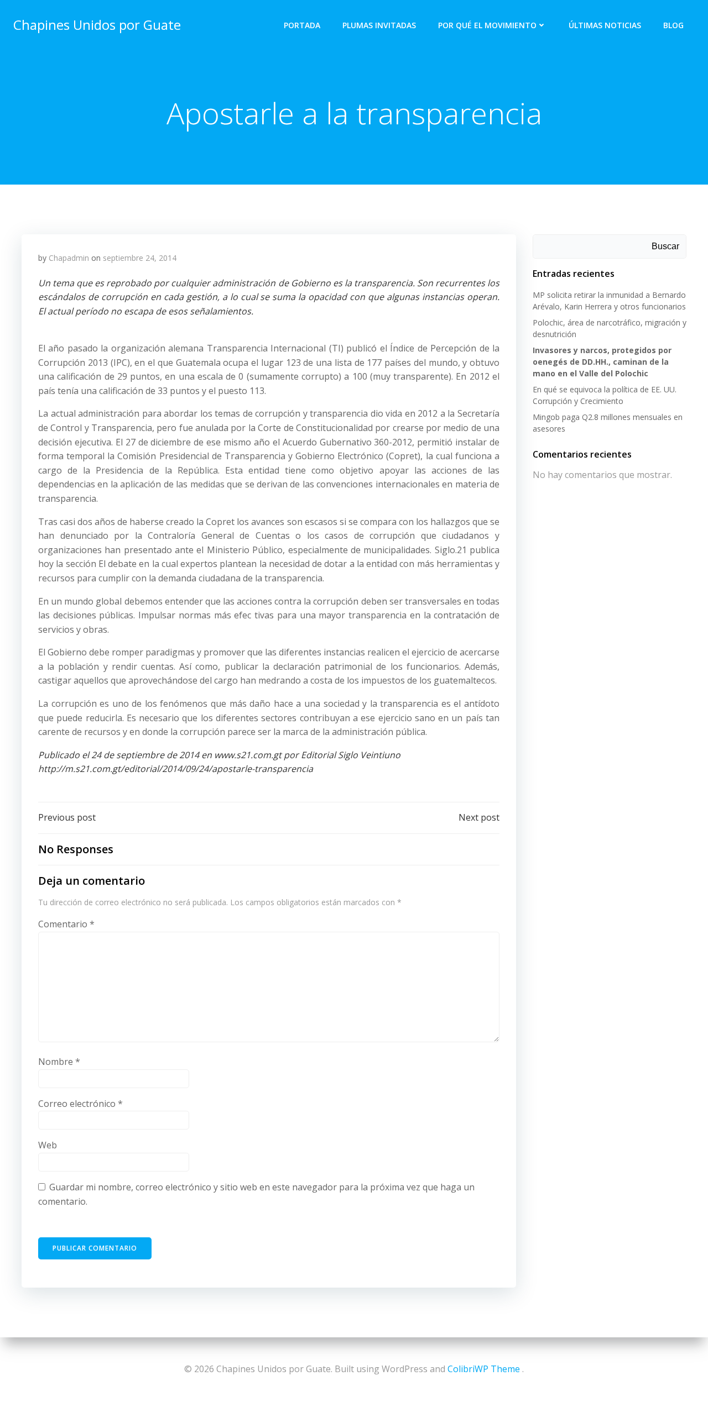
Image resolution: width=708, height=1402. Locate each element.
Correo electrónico (80, 1104)
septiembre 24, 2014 (139, 258)
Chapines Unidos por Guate (97, 24)
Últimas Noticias (605, 25)
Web (47, 1145)
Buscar (665, 246)
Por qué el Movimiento (487, 25)
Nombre (59, 1062)
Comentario (66, 924)
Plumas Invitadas (379, 25)
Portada (302, 25)
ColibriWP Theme (483, 1369)
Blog (673, 25)
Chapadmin (69, 258)
